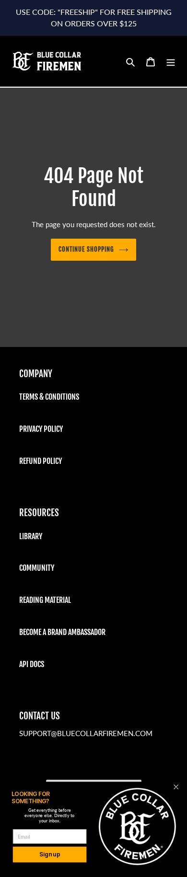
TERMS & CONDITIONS (49, 397)
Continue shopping (86, 249)
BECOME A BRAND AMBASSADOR (62, 632)
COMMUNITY (36, 568)
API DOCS (31, 664)
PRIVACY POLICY (41, 429)
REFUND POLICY (40, 461)
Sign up (49, 854)
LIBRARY (30, 536)
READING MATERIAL (45, 600)
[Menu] (171, 61)
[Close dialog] (176, 787)
